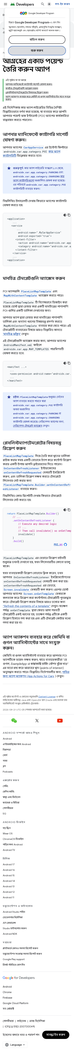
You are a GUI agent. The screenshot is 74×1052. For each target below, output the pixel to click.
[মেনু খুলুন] (5, 4)
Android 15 (9, 875)
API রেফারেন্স (9, 922)
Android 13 (8, 886)
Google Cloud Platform (15, 1003)
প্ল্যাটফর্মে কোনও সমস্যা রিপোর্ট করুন (20, 948)
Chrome (7, 992)
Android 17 (9, 864)
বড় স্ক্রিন (6, 828)
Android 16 (9, 869)
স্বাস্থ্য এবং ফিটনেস (11, 797)
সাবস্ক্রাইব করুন (55, 1035)
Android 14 (9, 880)
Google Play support (14, 959)
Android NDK (10, 933)
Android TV (9, 850)
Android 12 (9, 891)
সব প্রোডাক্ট (8, 1008)
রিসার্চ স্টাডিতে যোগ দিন (14, 964)
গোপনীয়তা (8, 808)
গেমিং (5, 786)
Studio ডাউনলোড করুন (15, 928)
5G (4, 813)
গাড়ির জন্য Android (13, 844)
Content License (46, 696)
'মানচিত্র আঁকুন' (12, 334)
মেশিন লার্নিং (8, 791)
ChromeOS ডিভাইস (13, 839)
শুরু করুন (37, 50)
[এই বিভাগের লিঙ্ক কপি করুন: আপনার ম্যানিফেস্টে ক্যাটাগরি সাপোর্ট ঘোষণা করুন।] (29, 140)
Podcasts (8, 771)
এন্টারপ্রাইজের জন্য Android (17, 744)
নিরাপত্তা (7, 749)
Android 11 (8, 897)
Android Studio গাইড (14, 911)
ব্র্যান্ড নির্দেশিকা (37, 1021)
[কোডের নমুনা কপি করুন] (69, 215)
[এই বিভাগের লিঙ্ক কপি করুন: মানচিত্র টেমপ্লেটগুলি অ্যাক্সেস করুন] (6, 284)
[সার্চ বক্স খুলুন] (43, 4)
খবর (5, 760)
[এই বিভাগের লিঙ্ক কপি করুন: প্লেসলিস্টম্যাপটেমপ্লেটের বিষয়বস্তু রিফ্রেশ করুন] (29, 449)
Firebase (7, 997)
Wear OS (8, 833)
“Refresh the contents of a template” (26, 606)
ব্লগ (4, 766)
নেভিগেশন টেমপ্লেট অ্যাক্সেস (27, 425)
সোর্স (5, 755)
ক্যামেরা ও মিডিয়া (11, 802)
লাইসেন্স (21, 1021)
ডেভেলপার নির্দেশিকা (13, 917)
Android (7, 738)
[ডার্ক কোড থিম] (65, 215)
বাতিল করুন (37, 39)
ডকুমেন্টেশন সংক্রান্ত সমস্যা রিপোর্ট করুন (22, 953)
